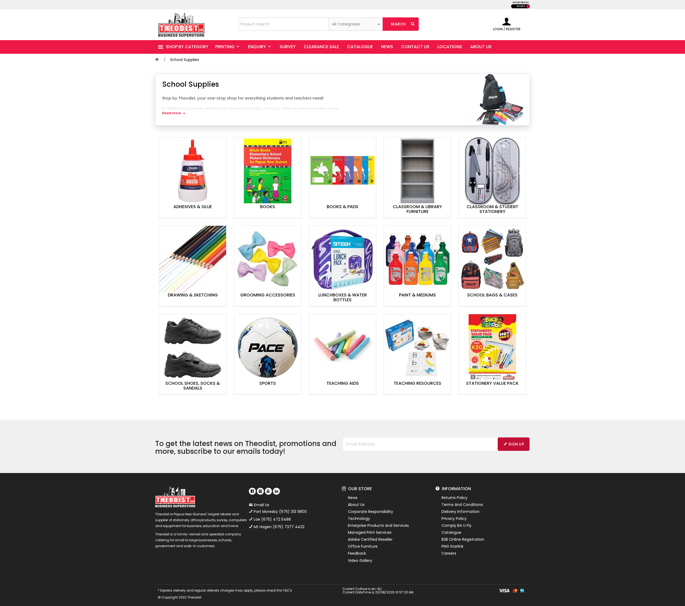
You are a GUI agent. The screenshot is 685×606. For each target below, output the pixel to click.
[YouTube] (268, 491)
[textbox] (283, 24)
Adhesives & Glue (192, 207)
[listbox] (356, 24)
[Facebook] (252, 491)
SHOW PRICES (520, 2)
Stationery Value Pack (492, 383)
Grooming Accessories (267, 295)
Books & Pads (342, 207)
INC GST (527, 6)
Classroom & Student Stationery (492, 209)
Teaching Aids (342, 383)
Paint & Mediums (417, 295)
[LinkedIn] (276, 491)
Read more (171, 113)
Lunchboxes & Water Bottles (342, 298)
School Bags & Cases (492, 295)
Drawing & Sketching (193, 295)
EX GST (521, 6)
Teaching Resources (417, 383)
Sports (267, 383)
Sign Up (516, 444)
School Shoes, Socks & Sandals (192, 386)
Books (267, 207)
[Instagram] (260, 491)
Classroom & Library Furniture (417, 209)
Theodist (272, 108)
